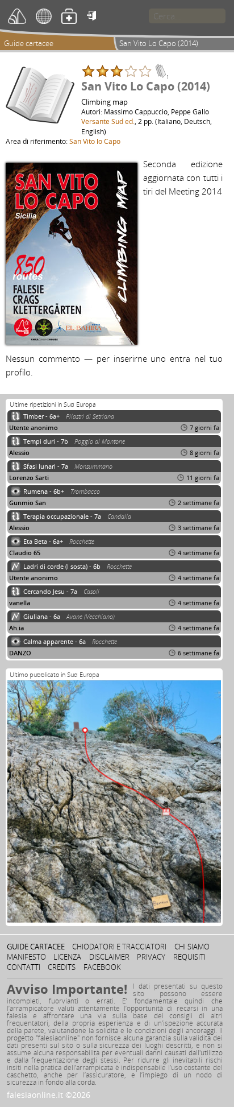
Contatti (23, 967)
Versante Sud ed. (108, 121)
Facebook (102, 967)
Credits (62, 967)
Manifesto (26, 957)
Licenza (67, 957)
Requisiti (189, 957)
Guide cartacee (28, 43)
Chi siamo (192, 946)
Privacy (151, 957)
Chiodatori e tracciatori (119, 946)
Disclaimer (109, 957)
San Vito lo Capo (94, 141)
